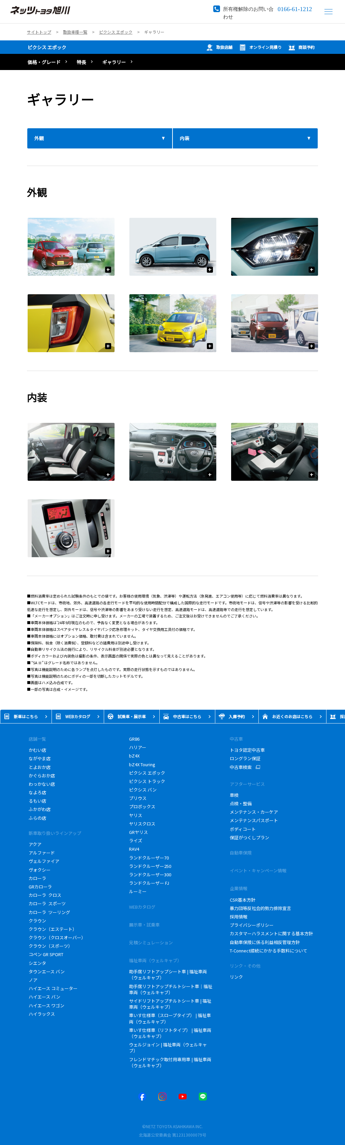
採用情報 (238, 916)
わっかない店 (42, 784)
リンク (236, 977)
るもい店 (37, 801)
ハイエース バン (44, 997)
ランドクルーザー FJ (149, 883)
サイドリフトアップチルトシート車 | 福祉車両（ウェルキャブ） (170, 1004)
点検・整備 (241, 803)
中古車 (236, 739)
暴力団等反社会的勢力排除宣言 (260, 908)
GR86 (134, 739)
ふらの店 (37, 818)
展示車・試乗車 (144, 924)
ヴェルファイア (44, 861)
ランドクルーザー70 (149, 857)
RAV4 (134, 849)
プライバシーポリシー (252, 925)
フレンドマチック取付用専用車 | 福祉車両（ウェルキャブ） (170, 1062)
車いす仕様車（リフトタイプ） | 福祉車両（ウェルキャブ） (170, 1033)
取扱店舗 (224, 47)
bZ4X (134, 755)
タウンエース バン (47, 971)
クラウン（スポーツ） (50, 946)
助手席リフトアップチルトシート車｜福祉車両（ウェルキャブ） (170, 989)
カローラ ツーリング (49, 912)
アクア (35, 844)
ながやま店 (40, 758)
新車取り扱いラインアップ (55, 833)
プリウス (138, 798)
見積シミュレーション (151, 942)
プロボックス (142, 806)
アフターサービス (247, 784)
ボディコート (243, 829)
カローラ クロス (45, 895)
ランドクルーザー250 (150, 866)
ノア (33, 980)
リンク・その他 (245, 966)
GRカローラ (40, 886)
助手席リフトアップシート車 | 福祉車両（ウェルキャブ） (168, 974)
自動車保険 (241, 852)
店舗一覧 (37, 739)
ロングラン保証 (245, 758)
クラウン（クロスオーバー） (57, 937)
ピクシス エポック (47, 47)
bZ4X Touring (144, 764)
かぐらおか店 (42, 775)
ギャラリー (114, 62)
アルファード (42, 852)
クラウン (37, 920)
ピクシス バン (143, 789)
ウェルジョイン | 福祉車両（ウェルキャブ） (168, 1047)
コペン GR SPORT (46, 954)
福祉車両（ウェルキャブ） (155, 960)
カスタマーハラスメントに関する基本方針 (271, 933)
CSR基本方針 (243, 900)
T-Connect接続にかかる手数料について (268, 950)
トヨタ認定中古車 (247, 750)
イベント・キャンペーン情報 (258, 870)
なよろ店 (37, 792)
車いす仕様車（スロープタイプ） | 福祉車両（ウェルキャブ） (170, 1018)
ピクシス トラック (147, 781)
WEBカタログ (142, 907)
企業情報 (238, 888)
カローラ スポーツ (47, 903)
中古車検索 (241, 767)
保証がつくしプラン (249, 837)
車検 (234, 795)
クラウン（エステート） (53, 929)
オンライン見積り (265, 47)
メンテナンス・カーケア (254, 812)
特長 (81, 62)
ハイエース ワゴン (46, 1005)
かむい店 (37, 750)
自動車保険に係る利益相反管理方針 (265, 942)
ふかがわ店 (40, 809)
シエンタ (37, 963)
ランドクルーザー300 (150, 874)
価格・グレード (44, 62)
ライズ (135, 840)
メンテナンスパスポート (254, 820)
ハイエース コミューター (53, 988)
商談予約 (307, 47)
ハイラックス (43, 1014)
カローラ (37, 878)
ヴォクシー (40, 870)
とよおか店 (40, 767)
